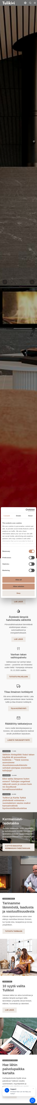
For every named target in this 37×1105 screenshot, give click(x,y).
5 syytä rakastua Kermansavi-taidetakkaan (17, 847)
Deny (18, 593)
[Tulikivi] (11, 3)
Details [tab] (18, 516)
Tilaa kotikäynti (18, 708)
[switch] (32, 557)
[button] (30, 3)
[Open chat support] (32, 1100)
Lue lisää (18, 602)
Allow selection (18, 586)
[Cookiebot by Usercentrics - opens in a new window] (26, 510)
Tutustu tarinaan (13, 931)
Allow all (18, 580)
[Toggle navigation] (35, 2)
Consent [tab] (7, 516)
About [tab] (30, 516)
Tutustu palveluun (18, 677)
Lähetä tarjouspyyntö (19, 740)
